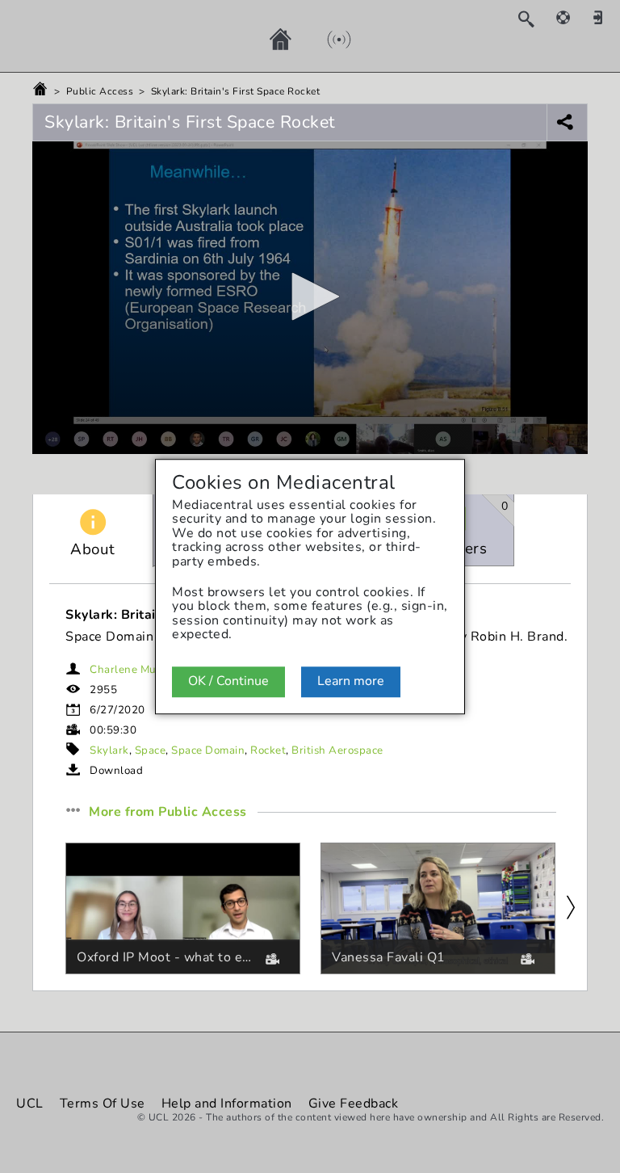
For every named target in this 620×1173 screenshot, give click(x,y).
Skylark (109, 750)
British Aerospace (337, 750)
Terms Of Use (102, 1103)
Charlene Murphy (135, 669)
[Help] (571, 17)
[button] (310, 296)
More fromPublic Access (168, 812)
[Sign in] (604, 17)
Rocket (268, 750)
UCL (30, 1103)
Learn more (350, 681)
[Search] (534, 18)
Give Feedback (353, 1103)
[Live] (323, 39)
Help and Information (226, 1103)
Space (150, 750)
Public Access (100, 91)
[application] (310, 297)
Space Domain (208, 750)
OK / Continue (228, 681)
